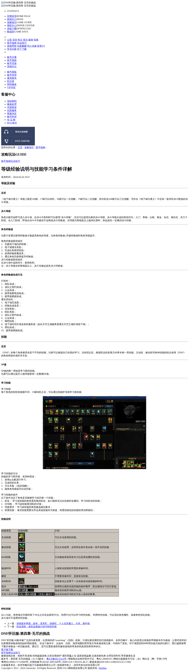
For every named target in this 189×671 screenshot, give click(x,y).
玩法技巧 (22, 43)
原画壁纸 (12, 46)
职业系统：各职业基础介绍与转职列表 (37, 626)
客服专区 (12, 113)
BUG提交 (12, 123)
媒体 (30, 39)
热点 (20, 39)
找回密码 (12, 101)
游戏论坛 (12, 66)
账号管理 (12, 75)
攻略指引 (12, 22)
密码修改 (12, 84)
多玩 (25, 39)
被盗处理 (12, 104)
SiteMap (103, 668)
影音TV (41, 46)
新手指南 (12, 43)
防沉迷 (10, 81)
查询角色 (12, 78)
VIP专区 (11, 87)
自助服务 (12, 110)
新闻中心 (12, 19)
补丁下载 (22, 49)
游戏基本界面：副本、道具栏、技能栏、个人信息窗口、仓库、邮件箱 (53, 623)
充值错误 (12, 107)
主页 (20, 147)
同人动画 (32, 46)
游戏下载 (12, 28)
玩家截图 (22, 46)
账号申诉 (12, 116)
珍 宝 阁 (11, 119)
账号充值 (12, 63)
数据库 (10, 31)
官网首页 (12, 16)
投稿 (36, 39)
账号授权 (12, 72)
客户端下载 (7, 649)
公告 (9, 39)
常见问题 (12, 49)
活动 (14, 39)
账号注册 (12, 57)
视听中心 (12, 25)
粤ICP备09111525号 (56, 659)
